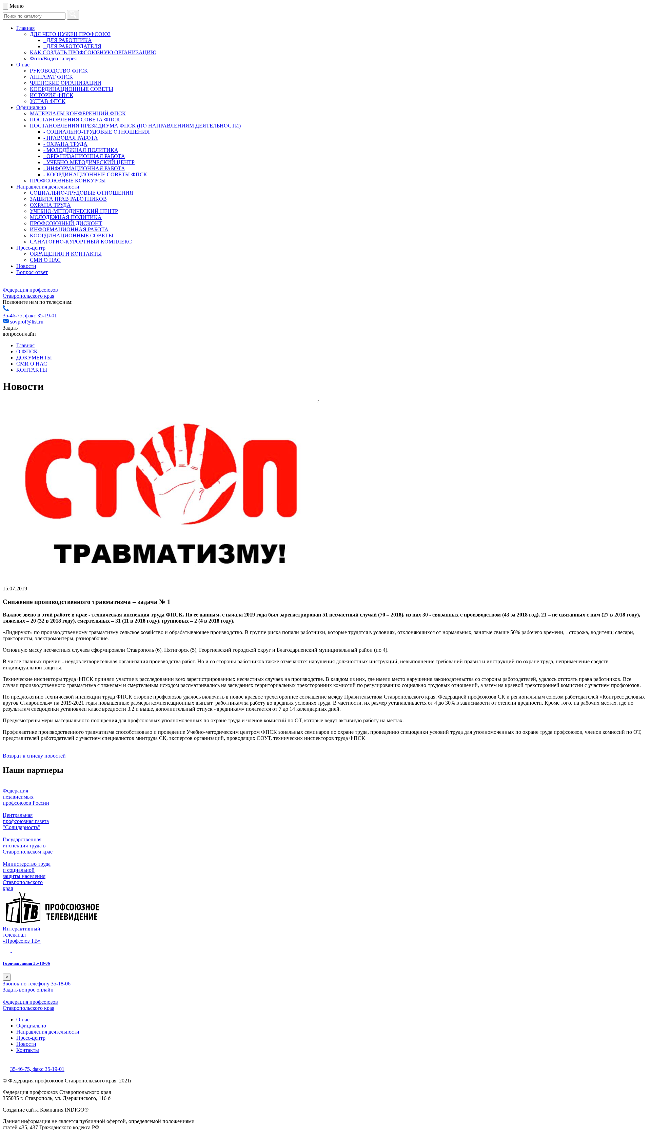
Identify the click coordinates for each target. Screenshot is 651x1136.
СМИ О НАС (45, 260)
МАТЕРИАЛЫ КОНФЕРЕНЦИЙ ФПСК (78, 113)
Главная (25, 28)
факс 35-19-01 (41, 315)
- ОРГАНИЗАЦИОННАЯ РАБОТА (84, 156)
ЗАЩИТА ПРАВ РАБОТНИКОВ (68, 199)
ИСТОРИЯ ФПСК (51, 95)
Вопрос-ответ (32, 272)
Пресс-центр (30, 248)
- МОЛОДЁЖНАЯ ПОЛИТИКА (80, 150)
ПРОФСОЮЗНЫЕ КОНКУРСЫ (68, 180)
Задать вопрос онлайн (28, 990)
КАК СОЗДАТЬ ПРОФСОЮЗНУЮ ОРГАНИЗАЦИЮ (93, 52)
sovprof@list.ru (26, 322)
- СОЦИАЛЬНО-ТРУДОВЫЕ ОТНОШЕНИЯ (96, 132)
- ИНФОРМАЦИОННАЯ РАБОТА (84, 168)
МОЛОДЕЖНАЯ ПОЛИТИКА (66, 217)
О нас (22, 64)
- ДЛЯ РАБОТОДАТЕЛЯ (72, 46)
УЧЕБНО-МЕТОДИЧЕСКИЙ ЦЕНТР (74, 211)
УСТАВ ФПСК (47, 101)
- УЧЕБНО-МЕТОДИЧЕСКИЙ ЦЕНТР (89, 162)
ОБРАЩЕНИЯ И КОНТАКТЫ (66, 254)
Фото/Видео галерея (53, 58)
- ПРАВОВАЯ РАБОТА (70, 138)
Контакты (27, 1050)
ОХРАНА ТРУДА (50, 205)
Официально (31, 107)
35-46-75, (14, 315)
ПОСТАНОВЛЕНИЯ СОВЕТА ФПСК (75, 119)
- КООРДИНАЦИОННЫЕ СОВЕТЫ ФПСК (95, 174)
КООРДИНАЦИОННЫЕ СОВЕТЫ (71, 89)
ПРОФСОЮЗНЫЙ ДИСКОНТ (66, 223)
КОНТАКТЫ (31, 370)
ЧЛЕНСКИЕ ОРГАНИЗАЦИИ (65, 83)
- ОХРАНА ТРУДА (65, 144)
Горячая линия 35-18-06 (26, 963)
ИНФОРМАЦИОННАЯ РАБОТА (69, 229)
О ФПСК (27, 351)
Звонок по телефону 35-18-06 (37, 983)
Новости (26, 266)
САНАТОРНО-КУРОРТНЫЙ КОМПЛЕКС (81, 241)
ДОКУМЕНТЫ (34, 357)
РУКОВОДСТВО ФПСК (59, 71)
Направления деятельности (47, 187)
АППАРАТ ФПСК (51, 77)
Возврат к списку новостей (34, 756)
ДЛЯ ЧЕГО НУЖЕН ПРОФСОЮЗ (70, 34)
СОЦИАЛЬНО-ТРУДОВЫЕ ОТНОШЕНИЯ (81, 193)
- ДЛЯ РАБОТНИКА (67, 40)
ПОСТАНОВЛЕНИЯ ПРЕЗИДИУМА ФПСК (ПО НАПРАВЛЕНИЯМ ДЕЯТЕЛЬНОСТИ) (135, 126)
